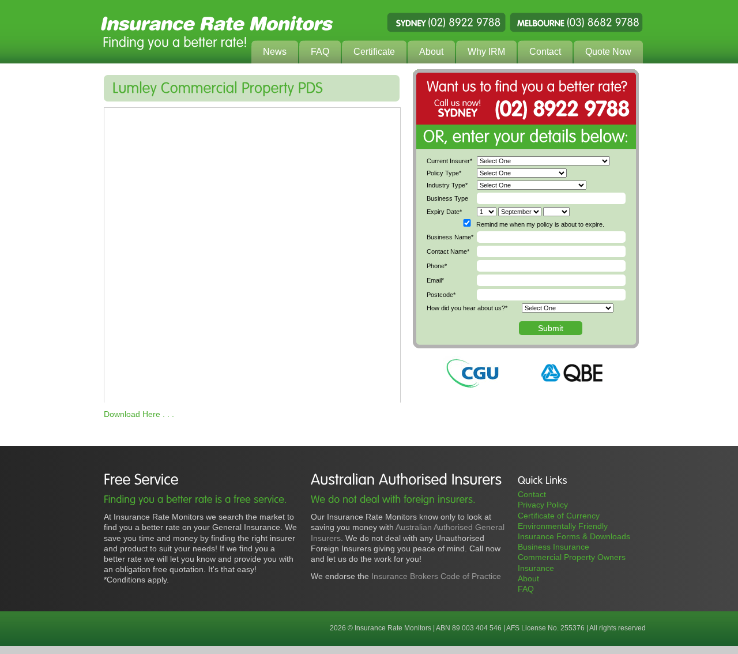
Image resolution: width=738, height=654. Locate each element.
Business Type (447, 198)
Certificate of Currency (559, 515)
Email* (435, 280)
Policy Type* (444, 173)
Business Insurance (553, 546)
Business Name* (450, 237)
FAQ (526, 588)
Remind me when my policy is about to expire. (540, 224)
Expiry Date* (444, 211)
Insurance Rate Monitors (369, 31)
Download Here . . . (139, 414)
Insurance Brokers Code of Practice (436, 576)
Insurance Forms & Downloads (574, 536)
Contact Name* (448, 251)
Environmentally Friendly (563, 526)
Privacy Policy (543, 504)
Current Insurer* (449, 160)
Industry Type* (447, 185)
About (528, 578)
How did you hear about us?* (467, 308)
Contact (532, 494)
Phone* (437, 265)
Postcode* (441, 294)
